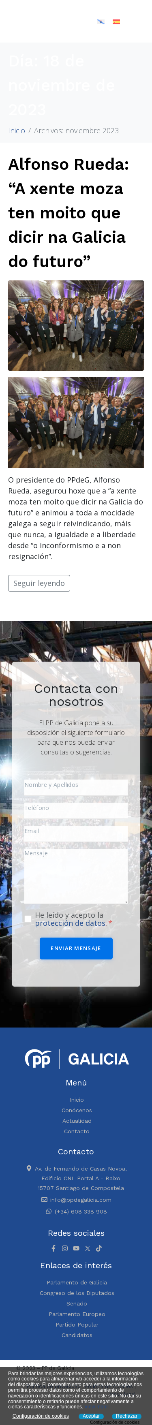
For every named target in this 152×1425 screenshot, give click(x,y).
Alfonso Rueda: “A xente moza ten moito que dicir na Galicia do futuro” (68, 213)
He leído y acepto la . (72, 919)
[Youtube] (76, 1248)
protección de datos (70, 923)
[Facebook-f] (53, 1248)
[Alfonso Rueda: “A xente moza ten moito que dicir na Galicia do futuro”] (76, 324)
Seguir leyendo (39, 583)
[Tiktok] (99, 1248)
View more (96, 1407)
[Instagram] (65, 1248)
